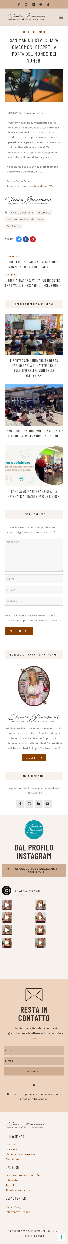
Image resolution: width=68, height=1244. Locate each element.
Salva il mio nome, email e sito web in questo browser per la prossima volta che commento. (33, 618)
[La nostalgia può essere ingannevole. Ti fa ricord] (40, 905)
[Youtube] (41, 4)
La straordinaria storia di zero (25, 219)
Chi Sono (11, 1144)
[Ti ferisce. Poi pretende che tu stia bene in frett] (40, 930)
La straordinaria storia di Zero (24, 1175)
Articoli (10, 1185)
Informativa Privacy (18, 1212)
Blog (25, 32)
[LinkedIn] (38, 804)
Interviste (39, 32)
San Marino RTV (43, 186)
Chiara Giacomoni (22, 212)
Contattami (13, 1159)
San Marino (14, 226)
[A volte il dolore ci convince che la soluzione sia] (7, 917)
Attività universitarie (18, 1190)
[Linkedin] (33, 4)
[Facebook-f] (18, 4)
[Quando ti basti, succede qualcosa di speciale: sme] (7, 905)
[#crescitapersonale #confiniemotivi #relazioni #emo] (40, 943)
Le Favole (11, 1149)
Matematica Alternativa (20, 1154)
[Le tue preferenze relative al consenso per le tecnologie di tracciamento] (61, 1237)
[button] (61, 17)
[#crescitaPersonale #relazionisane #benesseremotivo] (40, 917)
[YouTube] (48, 804)
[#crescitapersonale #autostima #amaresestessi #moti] (7, 930)
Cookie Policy (14, 1207)
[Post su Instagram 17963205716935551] (7, 943)
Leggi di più (34, 757)
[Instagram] (26, 4)
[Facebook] (20, 804)
